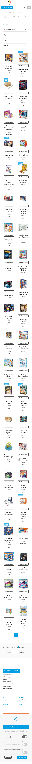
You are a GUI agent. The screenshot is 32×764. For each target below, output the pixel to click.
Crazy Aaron (8, 602)
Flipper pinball (9, 155)
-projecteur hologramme (23, 569)
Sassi (9, 547)
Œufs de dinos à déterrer (8, 98)
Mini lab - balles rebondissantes (9, 182)
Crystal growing (9, 295)
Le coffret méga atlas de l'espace (8, 540)
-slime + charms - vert (8, 596)
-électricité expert (8, 569)
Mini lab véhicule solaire (23, 514)
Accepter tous (22, 757)
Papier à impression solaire (23, 621)
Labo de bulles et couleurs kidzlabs (23, 268)
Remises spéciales (7, 686)
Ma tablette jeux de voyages (23, 211)
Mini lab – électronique (8, 514)
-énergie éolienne (9, 623)
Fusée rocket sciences (8, 375)
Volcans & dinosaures (8, 67)
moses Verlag (23, 543)
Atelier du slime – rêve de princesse (9, 128)
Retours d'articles (7, 681)
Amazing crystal (23, 127)
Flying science (23, 155)
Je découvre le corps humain (23, 293)
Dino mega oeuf (23, 320)
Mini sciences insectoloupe (8, 456)
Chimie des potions (23, 432)
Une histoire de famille (8, 684)
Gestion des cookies (7, 688)
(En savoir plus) (15, 745)
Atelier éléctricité (23, 486)
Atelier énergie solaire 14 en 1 (23, 70)
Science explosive (8, 348)
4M (23, 105)
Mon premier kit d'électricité (23, 237)
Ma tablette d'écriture (8, 211)
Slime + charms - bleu (23, 596)
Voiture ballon (23, 539)
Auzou (23, 299)
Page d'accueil (7, 17)
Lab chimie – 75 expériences (9, 240)
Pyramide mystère (8, 432)
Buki (9, 72)
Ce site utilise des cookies (11, 727)
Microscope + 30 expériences (23, 459)
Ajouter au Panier (23, 65)
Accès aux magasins (7, 677)
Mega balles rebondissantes (23, 348)
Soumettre (8, 757)
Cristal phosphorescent (9, 486)
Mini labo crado (9, 402)
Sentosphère (9, 134)
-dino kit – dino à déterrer (23, 181)
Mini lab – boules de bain (23, 375)
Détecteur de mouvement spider (23, 98)
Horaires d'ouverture (7, 674)
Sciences (20, 17)
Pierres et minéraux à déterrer (23, 403)
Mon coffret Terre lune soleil (8, 318)
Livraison (5, 679)
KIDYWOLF (23, 242)
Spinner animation (8, 267)
